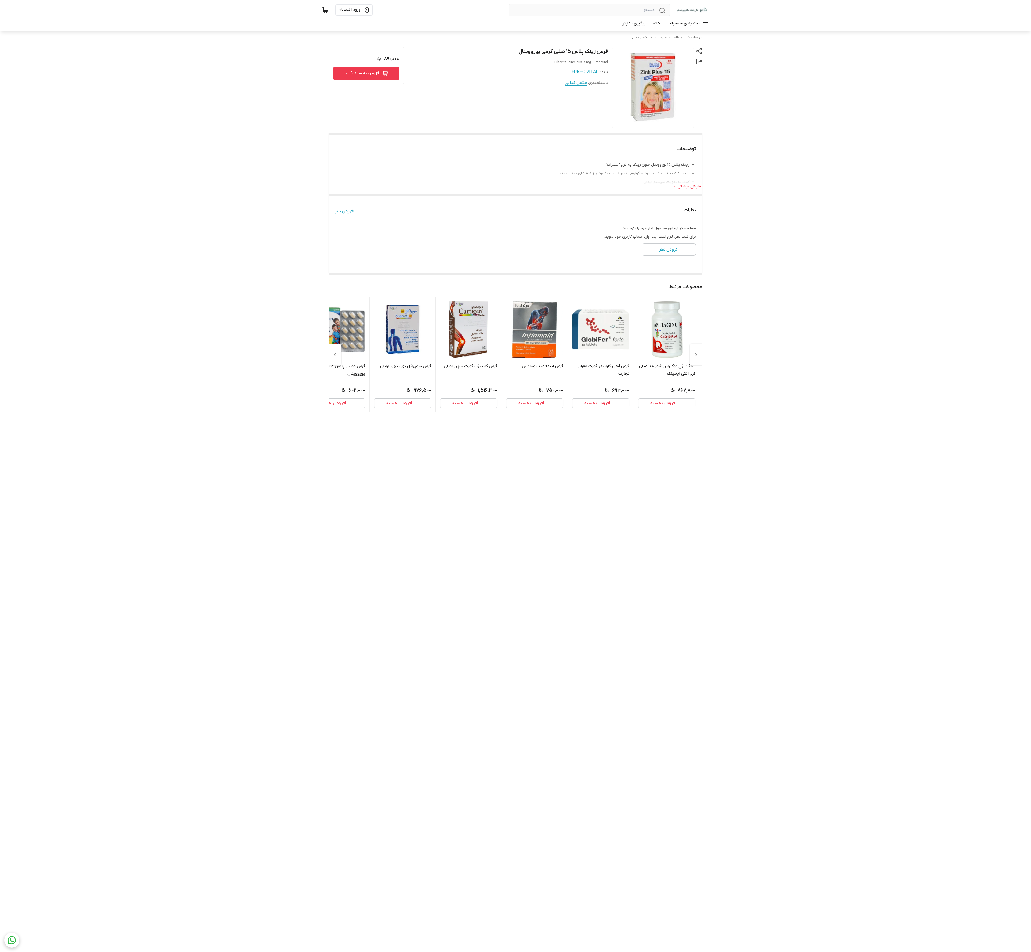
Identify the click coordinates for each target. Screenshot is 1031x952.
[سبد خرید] (325, 10)
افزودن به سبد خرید (362, 73)
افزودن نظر (344, 211)
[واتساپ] (11, 940)
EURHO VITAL (585, 72)
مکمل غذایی (639, 37)
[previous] (696, 354)
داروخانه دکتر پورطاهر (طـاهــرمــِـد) (678, 37)
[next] (334, 354)
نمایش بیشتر (690, 186)
